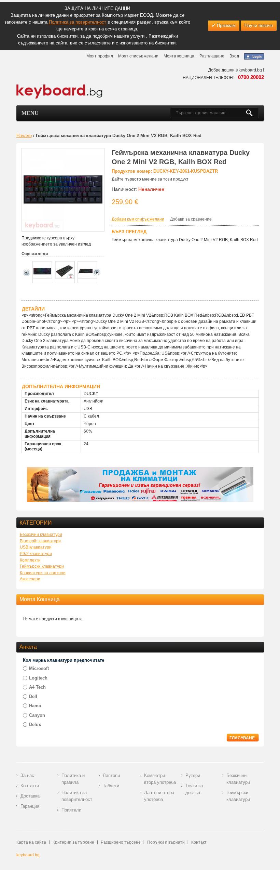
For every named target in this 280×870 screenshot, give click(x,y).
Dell (33, 696)
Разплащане (211, 56)
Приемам (225, 25)
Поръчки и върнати (166, 842)
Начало (24, 135)
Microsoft (39, 668)
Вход (234, 56)
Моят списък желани (138, 56)
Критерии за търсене (73, 842)
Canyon (37, 715)
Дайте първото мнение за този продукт (150, 179)
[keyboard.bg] (59, 86)
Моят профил (99, 56)
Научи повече (258, 25)
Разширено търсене (121, 842)
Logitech (38, 678)
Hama (35, 705)
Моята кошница (179, 56)
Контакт (199, 842)
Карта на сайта (31, 842)
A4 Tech (37, 687)
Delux (35, 724)
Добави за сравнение (191, 219)
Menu (30, 113)
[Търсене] (252, 113)
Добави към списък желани (138, 219)
